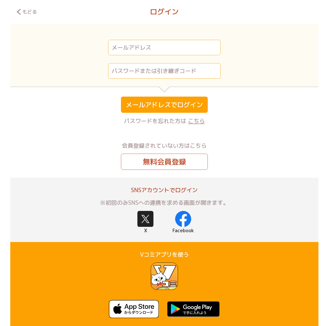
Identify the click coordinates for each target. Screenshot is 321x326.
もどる (29, 11)
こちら (196, 121)
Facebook (183, 230)
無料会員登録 (164, 162)
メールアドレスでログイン (164, 104)
